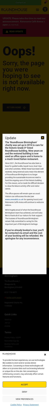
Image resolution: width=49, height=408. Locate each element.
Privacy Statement (31, 404)
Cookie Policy (16, 404)
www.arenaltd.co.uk (14, 199)
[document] (24, 204)
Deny (24, 391)
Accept (24, 384)
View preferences (24, 399)
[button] (45, 354)
